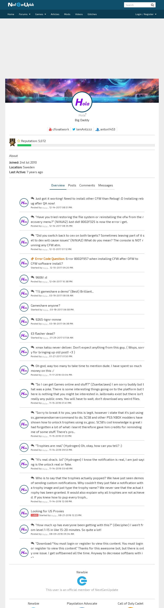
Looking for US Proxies (47, 511)
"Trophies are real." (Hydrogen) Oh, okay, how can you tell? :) (79, 445)
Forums (23, 14)
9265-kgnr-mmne (48, 319)
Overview (58, 185)
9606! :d (41, 277)
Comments (87, 185)
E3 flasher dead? (43, 333)
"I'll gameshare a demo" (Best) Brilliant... (65, 291)
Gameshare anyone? (45, 305)
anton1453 (107, 129)
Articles (55, 14)
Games (39, 14)
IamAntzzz (83, 129)
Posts (72, 185)
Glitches (92, 14)
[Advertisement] (82, 48)
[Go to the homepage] (21, 5)
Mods (67, 14)
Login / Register (144, 14)
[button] (152, 5)
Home (11, 14)
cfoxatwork (60, 129)
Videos (79, 14)
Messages (105, 185)
